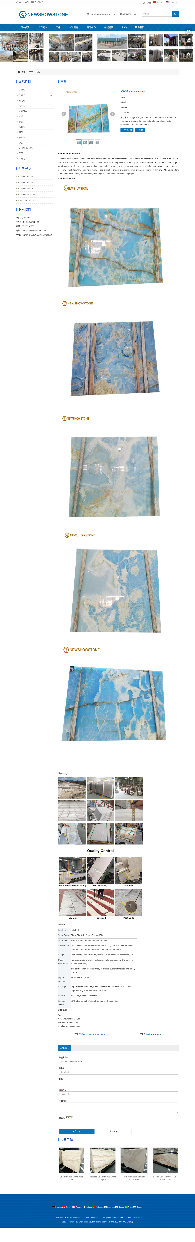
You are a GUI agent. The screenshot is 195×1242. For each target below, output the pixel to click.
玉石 (37, 72)
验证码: (62, 1118)
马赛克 (22, 158)
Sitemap (130, 1222)
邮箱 (140, 130)
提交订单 (77, 1131)
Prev (64, 114)
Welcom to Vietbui (26, 176)
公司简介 (42, 27)
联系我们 (139, 27)
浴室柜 (22, 137)
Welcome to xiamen (27, 194)
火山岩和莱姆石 (26, 148)
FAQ (124, 27)
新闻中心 (91, 27)
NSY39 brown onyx (152, 1034)
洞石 (21, 132)
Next (112, 114)
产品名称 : (64, 1057)
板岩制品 (23, 111)
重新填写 (113, 1131)
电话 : (62, 1079)
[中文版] (157, 3)
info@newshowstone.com (103, 14)
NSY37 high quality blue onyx (92, 1034)
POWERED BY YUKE (117, 1222)
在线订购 (108, 27)
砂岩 (21, 143)
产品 (58, 27)
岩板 (21, 116)
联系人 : (63, 1068)
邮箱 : (62, 1090)
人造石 (22, 106)
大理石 (22, 90)
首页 (24, 72)
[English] (171, 3)
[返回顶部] (188, 54)
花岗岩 (22, 95)
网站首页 (25, 27)
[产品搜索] (175, 14)
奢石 (21, 122)
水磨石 (22, 127)
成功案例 (73, 27)
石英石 (22, 100)
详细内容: (63, 1101)
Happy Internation (26, 200)
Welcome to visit (25, 188)
